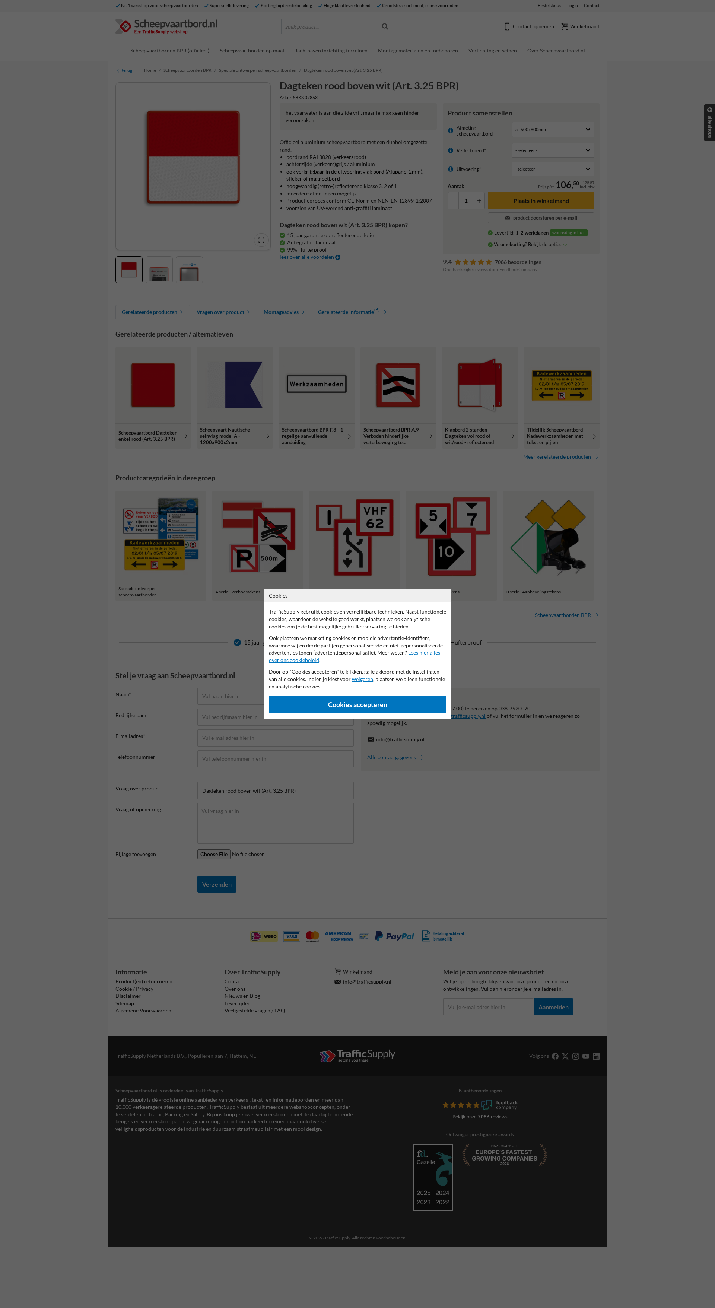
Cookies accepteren (357, 705)
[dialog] (357, 654)
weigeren (362, 679)
